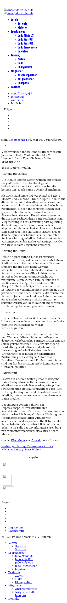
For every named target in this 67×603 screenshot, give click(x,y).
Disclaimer (18, 440)
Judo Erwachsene (27, 47)
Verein (14, 20)
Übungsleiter (25, 67)
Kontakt (15, 87)
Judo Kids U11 (25, 39)
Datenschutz (16, 530)
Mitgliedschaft (26, 79)
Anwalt (36, 440)
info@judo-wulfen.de (18, 98)
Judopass (23, 83)
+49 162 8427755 (21, 93)
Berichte (22, 24)
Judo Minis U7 (26, 35)
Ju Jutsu (23, 51)
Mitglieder (17, 71)
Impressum (15, 527)
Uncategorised (17, 139)
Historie (22, 28)
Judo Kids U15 (25, 43)
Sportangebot (18, 31)
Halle (20, 63)
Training (15, 55)
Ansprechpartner (27, 75)
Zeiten (21, 59)
